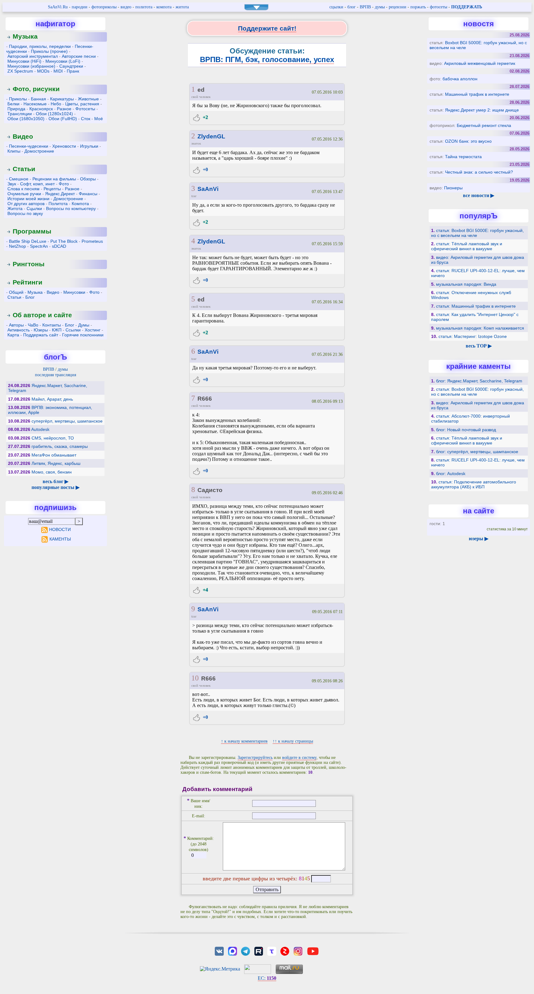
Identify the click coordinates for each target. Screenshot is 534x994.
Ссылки (73, 329)
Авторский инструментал (32, 56)
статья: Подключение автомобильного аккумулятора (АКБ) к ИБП (473, 484)
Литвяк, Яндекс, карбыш (56, 463)
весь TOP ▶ (479, 345)
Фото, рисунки (36, 88)
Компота (80, 203)
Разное (64, 108)
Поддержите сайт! (267, 28)
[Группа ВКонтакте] (219, 951)
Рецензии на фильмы (54, 178)
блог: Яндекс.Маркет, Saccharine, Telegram (479, 380)
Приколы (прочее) (49, 51)
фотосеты (438, 7)
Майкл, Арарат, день (52, 399)
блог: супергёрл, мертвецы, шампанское (477, 451)
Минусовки (74, 292)
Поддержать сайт (40, 334)
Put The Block (64, 241)
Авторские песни (79, 56)
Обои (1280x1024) (54, 113)
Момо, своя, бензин (52, 472)
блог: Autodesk (450, 473)
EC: (267, 978)
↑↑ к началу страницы (293, 741)
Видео (23, 136)
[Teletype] (272, 951)
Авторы (16, 324)
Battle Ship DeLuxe (27, 241)
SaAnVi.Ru (58, 7)
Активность (18, 329)
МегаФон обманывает (54, 455)
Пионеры (453, 187)
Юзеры (41, 329)
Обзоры (88, 178)
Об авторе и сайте (42, 314)
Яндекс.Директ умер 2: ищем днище (482, 109)
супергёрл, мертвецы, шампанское (67, 421)
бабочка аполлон (460, 78)
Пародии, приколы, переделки (40, 46)
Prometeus (92, 241)
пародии (79, 7)
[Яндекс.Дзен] (285, 951)
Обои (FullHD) (63, 118)
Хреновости (64, 146)
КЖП (56, 329)
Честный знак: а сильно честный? (479, 172)
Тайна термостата (463, 156)
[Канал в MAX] (232, 951)
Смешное (18, 178)
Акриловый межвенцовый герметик (479, 63)
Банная (38, 98)
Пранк (73, 71)
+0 (204, 169)
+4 (204, 589)
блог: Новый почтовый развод (466, 429)
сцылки (336, 7)
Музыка (25, 36)
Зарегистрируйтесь (255, 757)
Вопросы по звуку (25, 213)
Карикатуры (62, 98)
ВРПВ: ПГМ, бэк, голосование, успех (267, 59)
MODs (43, 71)
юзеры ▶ (478, 538)
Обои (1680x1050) (25, 118)
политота (143, 7)
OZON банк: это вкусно (468, 141)
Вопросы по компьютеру (71, 208)
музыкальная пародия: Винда (466, 284)
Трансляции (19, 113)
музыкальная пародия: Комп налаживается (480, 328)
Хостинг (92, 329)
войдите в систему (299, 757)
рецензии (397, 7)
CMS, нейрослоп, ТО (53, 438)
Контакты (51, 324)
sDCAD (59, 246)
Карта (13, 334)
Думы (83, 324)
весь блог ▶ (55, 481)
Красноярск (41, 108)
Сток (85, 118)
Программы (32, 231)
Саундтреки (71, 66)
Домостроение (39, 151)
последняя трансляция (55, 375)
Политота (58, 203)
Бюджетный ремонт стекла (484, 125)
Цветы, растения (82, 103)
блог (351, 7)
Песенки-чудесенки (28, 146)
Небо (56, 103)
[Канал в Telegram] (245, 951)
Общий (16, 292)
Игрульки (89, 146)
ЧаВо (33, 324)
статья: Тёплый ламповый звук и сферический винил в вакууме (466, 246)
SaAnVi (207, 189)
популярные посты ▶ (55, 487)
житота (182, 7)
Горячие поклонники (83, 334)
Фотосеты (85, 108)
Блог (30, 297)
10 (195, 678)
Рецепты (52, 188)
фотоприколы (104, 7)
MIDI (58, 71)
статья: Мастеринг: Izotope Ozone (473, 336)
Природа (16, 108)
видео (126, 7)
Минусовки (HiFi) (24, 61)
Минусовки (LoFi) (62, 61)
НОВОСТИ (60, 529)
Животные (88, 98)
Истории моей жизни (28, 198)
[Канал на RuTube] (259, 951)
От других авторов (25, 203)
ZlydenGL (211, 136)
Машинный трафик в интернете (477, 94)
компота (164, 7)
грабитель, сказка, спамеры (60, 446)
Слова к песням (23, 188)
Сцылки (34, 208)
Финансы (88, 193)
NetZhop (17, 246)
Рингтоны (28, 263)
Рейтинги (27, 282)
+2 (204, 117)
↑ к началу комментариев (244, 741)
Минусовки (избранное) (31, 66)
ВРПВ (365, 7)
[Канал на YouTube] (312, 951)
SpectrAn (39, 246)
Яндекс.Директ (60, 193)
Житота (15, 208)
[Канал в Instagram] (298, 951)
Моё (98, 118)
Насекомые (35, 103)
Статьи (24, 168)
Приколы (18, 98)
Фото (64, 183)
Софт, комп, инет (37, 183)
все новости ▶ (478, 195)
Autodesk (40, 429)
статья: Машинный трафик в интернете (476, 306)
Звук (11, 183)
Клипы (13, 151)
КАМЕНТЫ (60, 539)
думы (380, 7)
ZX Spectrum (20, 71)
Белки (13, 103)
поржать (418, 7)
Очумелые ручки (24, 193)
